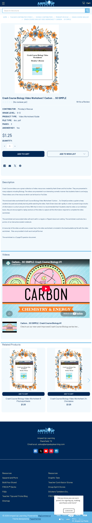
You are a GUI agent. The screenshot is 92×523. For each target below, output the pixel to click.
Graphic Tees (54, 477)
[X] (15, 166)
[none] (36, 59)
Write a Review (83, 102)
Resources (7, 473)
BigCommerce (44, 515)
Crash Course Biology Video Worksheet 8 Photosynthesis (23, 399)
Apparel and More (10, 477)
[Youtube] (46, 451)
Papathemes (35, 518)
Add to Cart (23, 394)
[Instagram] (56, 451)
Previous (3, 380)
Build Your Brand (9, 482)
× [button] (82, 494)
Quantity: (7, 140)
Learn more (69, 511)
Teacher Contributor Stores (60, 482)
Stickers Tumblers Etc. (58, 491)
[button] (67, 154)
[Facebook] (4, 166)
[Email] (10, 166)
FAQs (4, 491)
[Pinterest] (20, 166)
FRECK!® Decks (9, 487)
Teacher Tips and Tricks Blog (15, 496)
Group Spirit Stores (56, 487)
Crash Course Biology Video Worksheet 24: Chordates (68, 399)
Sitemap (6, 501)
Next (88, 380)
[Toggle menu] (3, 3)
